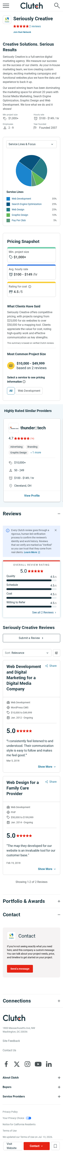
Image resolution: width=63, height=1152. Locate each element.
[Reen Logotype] (14, 428)
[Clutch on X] (16, 1064)
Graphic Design (20, 215)
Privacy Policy (10, 1111)
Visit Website (11, 1146)
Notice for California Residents (19, 1124)
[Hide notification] (55, 530)
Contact (34, 1146)
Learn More (30, 552)
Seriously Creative (33, 19)
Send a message (19, 968)
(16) (32, 438)
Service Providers (14, 1096)
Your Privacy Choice (13, 1118)
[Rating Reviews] (21, 26)
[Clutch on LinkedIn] (48, 1064)
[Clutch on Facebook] (6, 1064)
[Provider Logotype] (7, 20)
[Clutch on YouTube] (38, 1064)
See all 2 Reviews (43, 612)
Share (53, 665)
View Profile (32, 495)
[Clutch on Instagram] (27, 1064)
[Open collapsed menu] (6, 5)
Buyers (7, 1087)
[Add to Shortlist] (55, 1146)
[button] (27, 653)
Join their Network (22, 32)
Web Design (18, 209)
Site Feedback (11, 1041)
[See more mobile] (47, 767)
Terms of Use (10, 1130)
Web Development (21, 198)
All (10, 390)
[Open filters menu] (56, 653)
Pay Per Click (19, 220)
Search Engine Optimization (27, 204)
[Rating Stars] (21, 438)
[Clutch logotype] (31, 5)
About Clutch (11, 1077)
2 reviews (35, 26)
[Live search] (57, 5)
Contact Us (9, 1050)
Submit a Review (29, 638)
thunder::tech (33, 427)
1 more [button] (36, 452)
